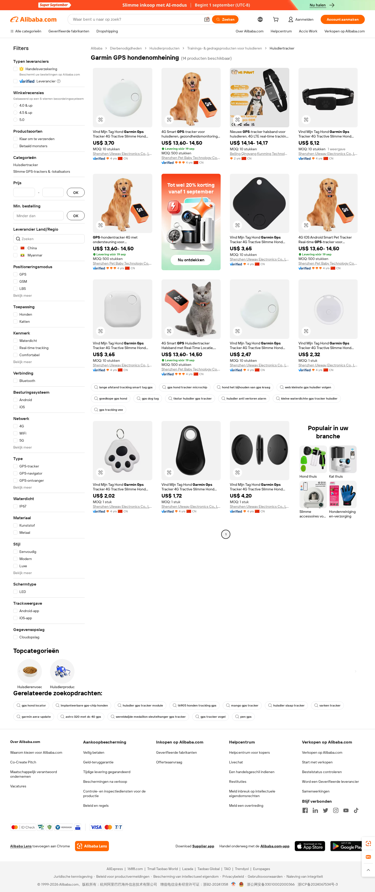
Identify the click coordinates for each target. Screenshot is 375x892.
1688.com (135, 869)
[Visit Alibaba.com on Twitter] (325, 810)
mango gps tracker (244, 705)
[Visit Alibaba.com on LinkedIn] (315, 810)
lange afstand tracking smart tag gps (126, 387)
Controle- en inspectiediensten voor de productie (114, 793)
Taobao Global (208, 869)
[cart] (277, 20)
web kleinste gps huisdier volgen (308, 387)
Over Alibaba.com (25, 742)
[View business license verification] (233, 884)
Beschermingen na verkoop (105, 781)
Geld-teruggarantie (98, 762)
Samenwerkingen (316, 791)
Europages (261, 869)
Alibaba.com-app (275, 846)
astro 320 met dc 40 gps (83, 716)
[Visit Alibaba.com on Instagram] (336, 810)
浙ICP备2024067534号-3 (318, 884)
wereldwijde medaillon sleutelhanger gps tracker (151, 716)
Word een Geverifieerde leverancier (330, 781)
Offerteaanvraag (169, 762)
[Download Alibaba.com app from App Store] (310, 846)
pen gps (246, 716)
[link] (368, 843)
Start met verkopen (317, 762)
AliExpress (115, 869)
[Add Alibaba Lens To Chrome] (92, 846)
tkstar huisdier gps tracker (192, 398)
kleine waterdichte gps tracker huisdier (309, 398)
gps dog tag (150, 398)
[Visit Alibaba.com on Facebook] (305, 810)
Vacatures (18, 786)
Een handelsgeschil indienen (251, 772)
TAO (227, 869)
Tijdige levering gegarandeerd (106, 772)
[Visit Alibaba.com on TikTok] (356, 810)
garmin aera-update (36, 716)
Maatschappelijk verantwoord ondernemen (33, 774)
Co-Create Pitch (23, 762)
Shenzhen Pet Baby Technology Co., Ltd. (191, 158)
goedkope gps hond (113, 398)
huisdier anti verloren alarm (246, 398)
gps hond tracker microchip (187, 387)
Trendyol (242, 869)
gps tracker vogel (213, 716)
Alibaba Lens (21, 846)
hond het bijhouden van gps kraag (246, 387)
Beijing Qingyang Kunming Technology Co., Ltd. (259, 154)
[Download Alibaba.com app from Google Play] (347, 846)
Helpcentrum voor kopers (249, 752)
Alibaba (96, 48)
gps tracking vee (111, 410)
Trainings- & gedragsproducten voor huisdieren (224, 48)
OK (75, 192)
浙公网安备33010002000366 (271, 884)
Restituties (237, 781)
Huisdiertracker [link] (282, 48)
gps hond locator (34, 705)
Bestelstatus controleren (322, 772)
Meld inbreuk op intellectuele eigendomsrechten (252, 793)
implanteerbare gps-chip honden (84, 705)
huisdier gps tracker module (143, 705)
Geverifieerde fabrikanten (176, 752)
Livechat (236, 762)
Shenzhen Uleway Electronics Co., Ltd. (122, 154)
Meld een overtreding (246, 805)
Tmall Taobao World (162, 869)
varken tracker (330, 705)
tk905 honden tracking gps (197, 705)
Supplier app (203, 846)
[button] (207, 19)
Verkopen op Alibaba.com (322, 752)
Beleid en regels (96, 805)
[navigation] (49, 343)
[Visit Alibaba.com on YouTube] (346, 810)
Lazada (187, 869)
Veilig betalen (93, 752)
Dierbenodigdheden (126, 48)
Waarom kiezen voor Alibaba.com (36, 752)
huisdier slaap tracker (289, 705)
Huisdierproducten (164, 48)
